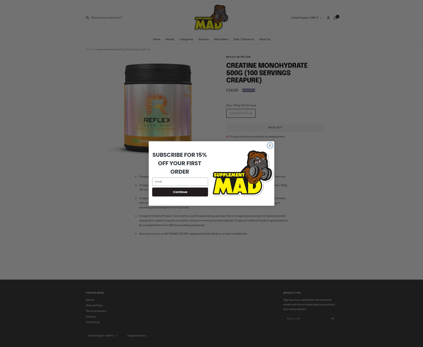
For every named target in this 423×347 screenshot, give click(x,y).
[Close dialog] (270, 145)
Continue (180, 192)
